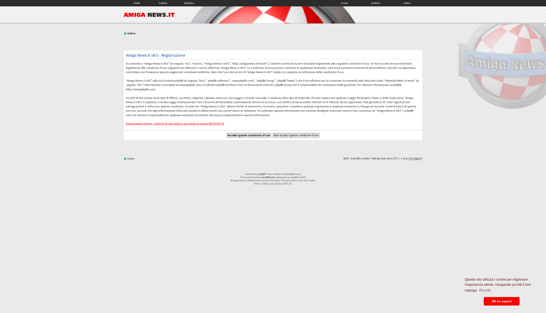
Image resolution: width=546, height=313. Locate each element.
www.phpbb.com (190, 85)
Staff (346, 158)
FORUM (163, 3)
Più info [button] (485, 290)
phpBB (261, 174)
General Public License (399, 80)
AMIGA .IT (149, 15)
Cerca (406, 3)
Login (344, 3)
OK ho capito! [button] (502, 301)
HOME (136, 3)
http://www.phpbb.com (140, 89)
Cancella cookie (360, 158)
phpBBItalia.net (270, 177)
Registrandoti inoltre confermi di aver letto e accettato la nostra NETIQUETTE (175, 123)
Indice (131, 33)
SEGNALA (189, 3)
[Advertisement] (273, 43)
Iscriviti (375, 3)
